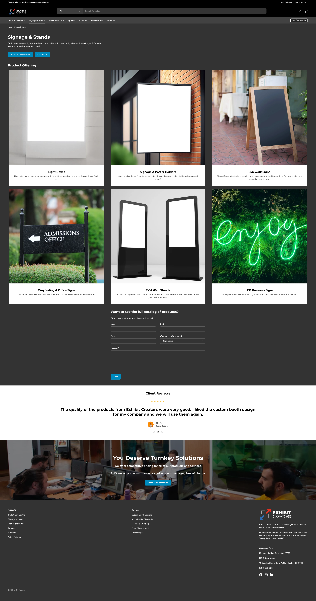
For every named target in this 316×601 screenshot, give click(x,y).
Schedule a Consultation (158, 483)
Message (114, 348)
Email (162, 324)
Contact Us (42, 54)
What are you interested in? (171, 336)
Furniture (83, 20)
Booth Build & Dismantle (142, 519)
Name (113, 324)
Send (116, 376)
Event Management (140, 528)
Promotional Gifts (56, 20)
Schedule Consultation (20, 54)
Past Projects (300, 2)
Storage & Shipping (140, 524)
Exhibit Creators (18, 590)
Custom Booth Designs (141, 515)
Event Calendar (286, 2)
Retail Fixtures (97, 20)
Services (111, 20)
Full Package (137, 532)
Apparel (71, 20)
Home (10, 27)
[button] (306, 11)
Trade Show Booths (16, 20)
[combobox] (162, 11)
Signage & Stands (37, 20)
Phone (113, 336)
